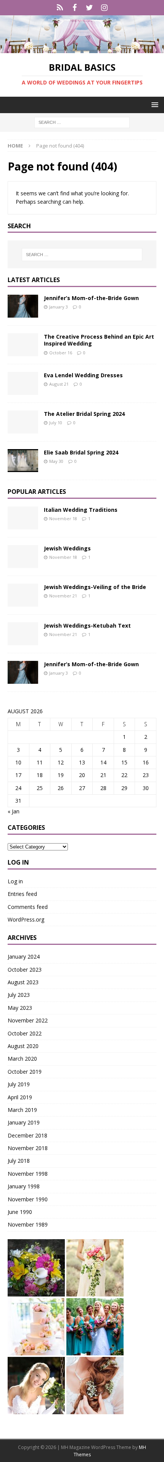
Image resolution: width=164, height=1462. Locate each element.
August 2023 (23, 982)
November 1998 (28, 1173)
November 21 (63, 596)
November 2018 (28, 1148)
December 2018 (27, 1135)
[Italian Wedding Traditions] (23, 517)
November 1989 (28, 1224)
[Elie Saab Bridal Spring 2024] (23, 460)
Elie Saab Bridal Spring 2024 (81, 452)
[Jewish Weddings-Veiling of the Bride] (23, 595)
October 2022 (25, 1033)
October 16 (60, 352)
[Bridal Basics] (82, 48)
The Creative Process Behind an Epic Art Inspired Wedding (99, 340)
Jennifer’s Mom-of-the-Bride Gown (91, 298)
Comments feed (28, 906)
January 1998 (24, 1186)
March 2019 (22, 1109)
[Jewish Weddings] (23, 556)
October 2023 (25, 969)
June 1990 (20, 1211)
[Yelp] (59, 7)
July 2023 (19, 994)
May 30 (56, 461)
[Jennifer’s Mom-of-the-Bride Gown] (23, 306)
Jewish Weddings (67, 548)
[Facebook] (74, 7)
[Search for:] (82, 121)
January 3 (58, 307)
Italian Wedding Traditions (80, 509)
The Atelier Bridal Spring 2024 (84, 413)
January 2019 (24, 1122)
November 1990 (28, 1199)
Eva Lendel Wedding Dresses (83, 375)
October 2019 (25, 1071)
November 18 (63, 518)
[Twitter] (89, 7)
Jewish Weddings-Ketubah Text (87, 625)
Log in (15, 881)
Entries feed (22, 893)
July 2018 (19, 1160)
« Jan (13, 811)
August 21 (59, 384)
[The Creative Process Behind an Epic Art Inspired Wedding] (23, 344)
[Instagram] (104, 7)
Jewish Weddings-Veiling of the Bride (95, 587)
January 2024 (24, 956)
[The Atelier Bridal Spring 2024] (23, 422)
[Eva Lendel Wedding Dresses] (23, 383)
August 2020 (23, 1046)
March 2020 (22, 1058)
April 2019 (20, 1097)
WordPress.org (26, 919)
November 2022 (28, 1020)
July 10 (55, 422)
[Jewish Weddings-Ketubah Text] (23, 633)
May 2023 (20, 1007)
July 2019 (19, 1084)
